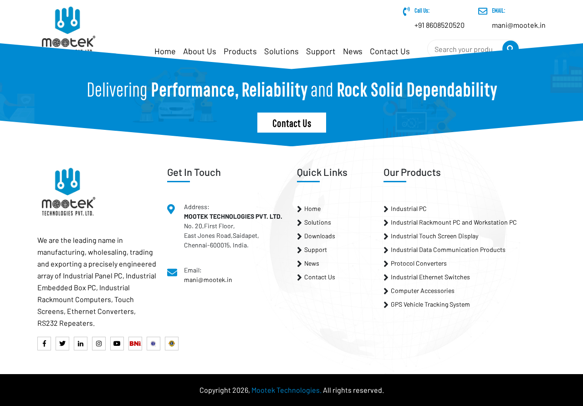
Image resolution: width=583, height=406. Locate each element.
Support (321, 51)
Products (240, 51)
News (353, 51)
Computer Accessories (423, 290)
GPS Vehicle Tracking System (430, 304)
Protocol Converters (419, 263)
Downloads (319, 236)
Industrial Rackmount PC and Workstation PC (454, 222)
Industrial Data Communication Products (448, 249)
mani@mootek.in (208, 279)
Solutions (281, 51)
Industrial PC (409, 208)
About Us (199, 51)
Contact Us (390, 51)
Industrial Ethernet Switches (430, 277)
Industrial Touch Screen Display (434, 236)
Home (312, 208)
